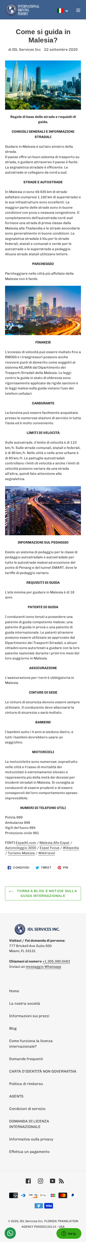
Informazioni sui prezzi (29, 1016)
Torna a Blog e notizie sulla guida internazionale (46, 893)
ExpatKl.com (26, 843)
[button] (62, 10)
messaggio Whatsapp (43, 967)
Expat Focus (49, 848)
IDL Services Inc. (31, 1221)
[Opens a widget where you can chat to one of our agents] (68, 1234)
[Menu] (78, 10)
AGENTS (16, 1096)
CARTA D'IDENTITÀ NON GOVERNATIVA (42, 1071)
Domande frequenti (26, 1059)
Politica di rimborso (26, 1084)
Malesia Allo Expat (54, 843)
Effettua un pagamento (29, 1151)
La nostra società (24, 1003)
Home (14, 991)
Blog (13, 1028)
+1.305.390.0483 (56, 961)
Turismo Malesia (21, 853)
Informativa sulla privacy (31, 1139)
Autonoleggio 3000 (20, 848)
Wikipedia (71, 848)
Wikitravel (46, 853)
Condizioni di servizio (27, 1109)
